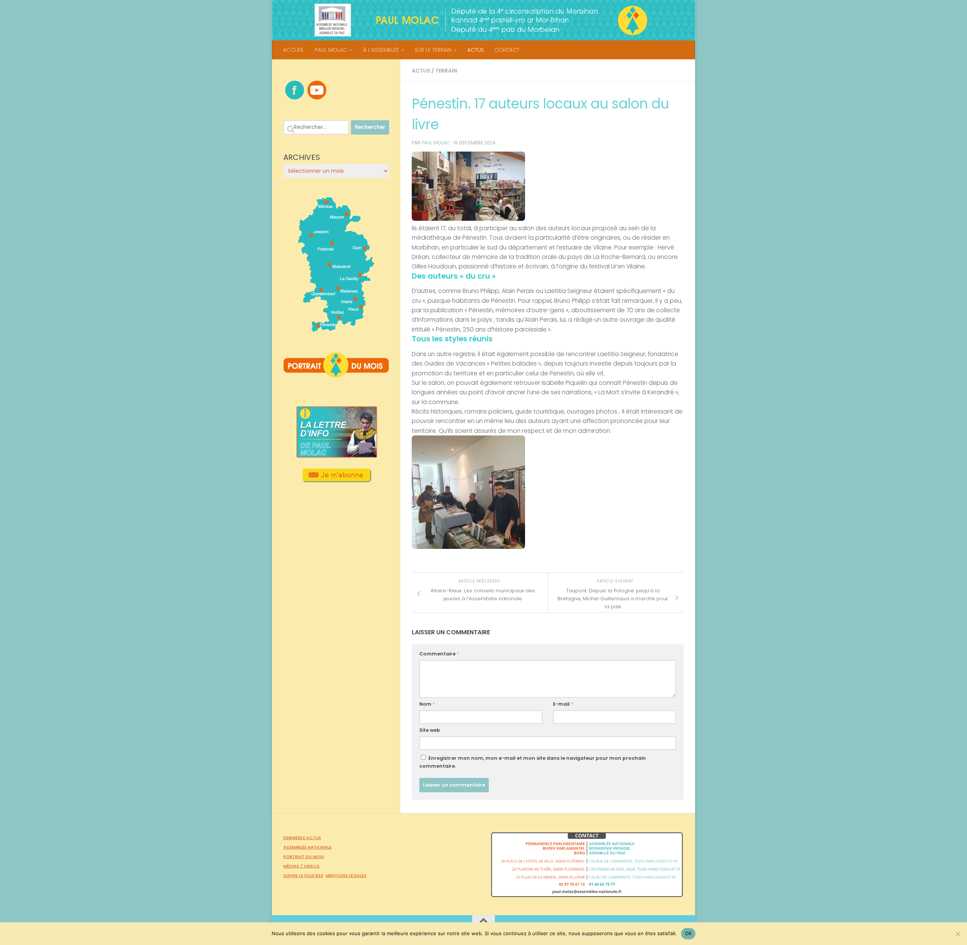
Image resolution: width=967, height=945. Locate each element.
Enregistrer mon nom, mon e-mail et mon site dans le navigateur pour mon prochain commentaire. (532, 762)
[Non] (957, 933)
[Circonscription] (336, 329)
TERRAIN (446, 70)
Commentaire (439, 654)
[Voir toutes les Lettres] (336, 455)
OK (688, 933)
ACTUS (475, 50)
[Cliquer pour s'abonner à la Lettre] (336, 480)
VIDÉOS (312, 866)
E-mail (563, 704)
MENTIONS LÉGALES (346, 875)
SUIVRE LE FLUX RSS (303, 875)
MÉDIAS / (293, 866)
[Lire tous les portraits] (336, 375)
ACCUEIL (293, 50)
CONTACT (506, 50)
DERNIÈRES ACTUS (302, 838)
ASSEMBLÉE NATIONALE (307, 847)
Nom (427, 704)
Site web (429, 730)
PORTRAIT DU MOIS (303, 857)
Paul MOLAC (436, 142)
